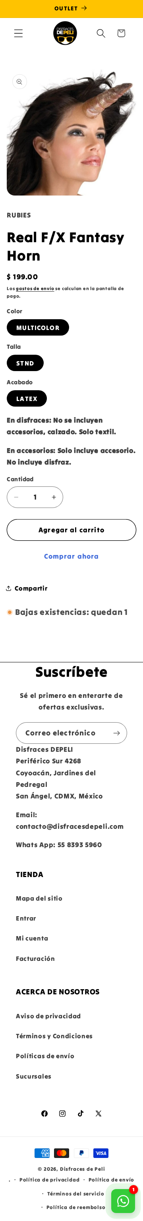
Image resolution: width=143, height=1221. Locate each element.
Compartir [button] (31, 588)
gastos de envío (35, 288)
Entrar (26, 918)
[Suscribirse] (116, 733)
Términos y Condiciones (54, 1036)
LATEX (26, 399)
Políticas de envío (45, 1056)
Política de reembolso (76, 1207)
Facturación (35, 958)
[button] (18, 33)
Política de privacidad (49, 1179)
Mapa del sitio (39, 898)
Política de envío (112, 1179)
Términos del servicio (75, 1193)
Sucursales (34, 1076)
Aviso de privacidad (48, 1016)
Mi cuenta (32, 938)
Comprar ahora (71, 556)
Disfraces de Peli (82, 1169)
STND (25, 363)
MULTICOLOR (38, 328)
